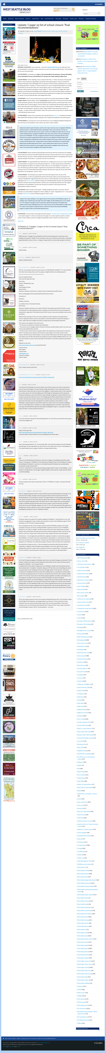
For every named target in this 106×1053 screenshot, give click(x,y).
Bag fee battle (81, 589)
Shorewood (80, 808)
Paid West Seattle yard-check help (85, 538)
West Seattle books (82, 877)
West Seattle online (82, 936)
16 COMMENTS (38, 31)
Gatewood (80, 681)
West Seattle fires (82, 904)
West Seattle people (82, 945)
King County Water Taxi (84, 732)
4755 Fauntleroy (81, 567)
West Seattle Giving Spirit (84, 907)
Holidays (79, 716)
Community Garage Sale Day (85, 608)
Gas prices (80, 678)
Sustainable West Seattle (84, 836)
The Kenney (80, 842)
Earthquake (80, 649)
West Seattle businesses (83, 883)
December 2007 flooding (84, 624)
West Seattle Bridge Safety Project (86, 880)
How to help (80, 719)
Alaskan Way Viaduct (83, 574)
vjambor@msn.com (23, 353)
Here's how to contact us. (43, 1042)
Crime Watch (35, 18)
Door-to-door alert (82, 643)
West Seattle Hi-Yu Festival (84, 914)
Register (84, 78)
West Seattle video (82, 977)
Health (79, 700)
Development (81, 640)
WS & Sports (80, 999)
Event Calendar (19, 18)
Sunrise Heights (81, 832)
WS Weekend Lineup (83, 1020)
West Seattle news (49, 31)
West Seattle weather (83, 980)
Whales (79, 989)
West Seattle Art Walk (83, 870)
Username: (79, 82)
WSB (20, 247)
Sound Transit (81, 815)
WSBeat (79, 1023)
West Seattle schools (83, 967)
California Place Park (83, 602)
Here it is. (56, 115)
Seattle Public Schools (53, 67)
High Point (80, 706)
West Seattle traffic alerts (84, 974)
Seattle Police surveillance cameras (87, 794)
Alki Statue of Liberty (83, 580)
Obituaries (58, 18)
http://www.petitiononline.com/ (27, 345)
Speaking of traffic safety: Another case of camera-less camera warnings (88, 61)
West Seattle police (82, 948)
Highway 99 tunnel (82, 713)
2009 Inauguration (82, 558)
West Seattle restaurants (84, 961)
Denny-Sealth (81, 634)
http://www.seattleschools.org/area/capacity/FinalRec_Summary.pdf (36, 377)
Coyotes (79, 615)
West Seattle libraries (83, 926)
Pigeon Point (81, 772)
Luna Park (80, 741)
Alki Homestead (81, 577)
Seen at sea (80, 805)
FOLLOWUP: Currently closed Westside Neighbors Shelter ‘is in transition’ (88, 54)
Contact (27, 18)
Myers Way (80, 747)
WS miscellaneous (82, 1017)
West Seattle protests (83, 955)
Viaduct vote (80, 858)
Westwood (80, 986)
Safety (79, 791)
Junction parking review (84, 722)
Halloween (80, 697)
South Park (80, 818)
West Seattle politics (82, 952)
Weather (81, 18)
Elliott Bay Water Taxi (83, 653)
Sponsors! (65, 18)
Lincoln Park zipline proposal (85, 738)
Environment (81, 656)
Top (19, 1046)
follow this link (27, 193)
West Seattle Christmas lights (85, 886)
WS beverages (81, 1002)
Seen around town (82, 802)
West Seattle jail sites (83, 923)
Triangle (79, 848)
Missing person (81, 744)
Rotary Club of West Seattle (84, 787)
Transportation (81, 845)
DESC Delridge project (83, 637)
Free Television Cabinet (82, 543)
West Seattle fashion (83, 898)
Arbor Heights (81, 586)
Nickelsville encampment (84, 754)
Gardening (80, 675)
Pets (78, 768)
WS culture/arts (81, 1008)
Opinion (79, 765)
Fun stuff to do (81, 672)
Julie (20, 416)
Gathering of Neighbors (84, 684)
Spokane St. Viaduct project (85, 829)
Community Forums (90, 18)
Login (78, 78)
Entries (4, 1046)
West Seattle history (82, 917)
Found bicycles (81, 665)
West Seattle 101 (81, 867)
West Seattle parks (82, 942)
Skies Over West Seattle (83, 811)
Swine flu (80, 839)
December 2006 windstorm (84, 621)
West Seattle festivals (83, 901)
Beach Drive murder (83, 593)
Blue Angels (80, 596)
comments (11, 1046)
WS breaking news (82, 1005)
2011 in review (81, 561)
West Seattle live (81, 929)
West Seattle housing (83, 920)
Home (4, 18)
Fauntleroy (80, 662)
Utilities (79, 855)
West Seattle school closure (84, 964)
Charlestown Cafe (82, 605)
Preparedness (81, 778)
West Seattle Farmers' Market (85, 895)
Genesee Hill (81, 690)
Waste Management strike (84, 861)
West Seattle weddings (83, 983)
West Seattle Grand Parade (84, 910)
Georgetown (80, 694)
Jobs (42, 18)
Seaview (79, 799)
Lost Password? (94, 91)
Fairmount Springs (82, 659)
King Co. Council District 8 (84, 728)
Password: (79, 86)
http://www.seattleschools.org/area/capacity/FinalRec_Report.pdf (36, 432)
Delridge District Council (84, 630)
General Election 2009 (83, 687)
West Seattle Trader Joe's (84, 970)
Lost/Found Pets (49, 18)
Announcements (82, 583)
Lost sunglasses (80, 547)
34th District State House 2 (84, 564)
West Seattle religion (83, 958)
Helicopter (80, 703)
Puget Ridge (80, 781)
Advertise (10, 18)
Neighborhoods (81, 751)
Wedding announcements (84, 864)
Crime (79, 618)
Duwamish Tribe (82, 646)
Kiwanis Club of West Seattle (85, 735)
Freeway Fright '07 (82, 668)
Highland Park (81, 709)
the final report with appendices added (62, 213)
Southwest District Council (84, 821)
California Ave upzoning (84, 599)
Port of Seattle (81, 775)
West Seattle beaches (83, 874)
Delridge (79, 627)
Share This (21, 221)
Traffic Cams (73, 18)
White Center (81, 993)
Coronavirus (80, 611)
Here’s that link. (31, 180)
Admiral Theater (82, 570)
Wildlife (79, 996)
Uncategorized (81, 851)
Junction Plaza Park (82, 725)
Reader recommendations (84, 784)
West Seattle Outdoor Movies (85, 939)
